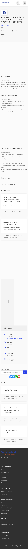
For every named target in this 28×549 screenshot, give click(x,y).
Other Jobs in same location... (14, 338)
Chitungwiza (6, 31)
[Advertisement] (14, 61)
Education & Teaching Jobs (8, 26)
